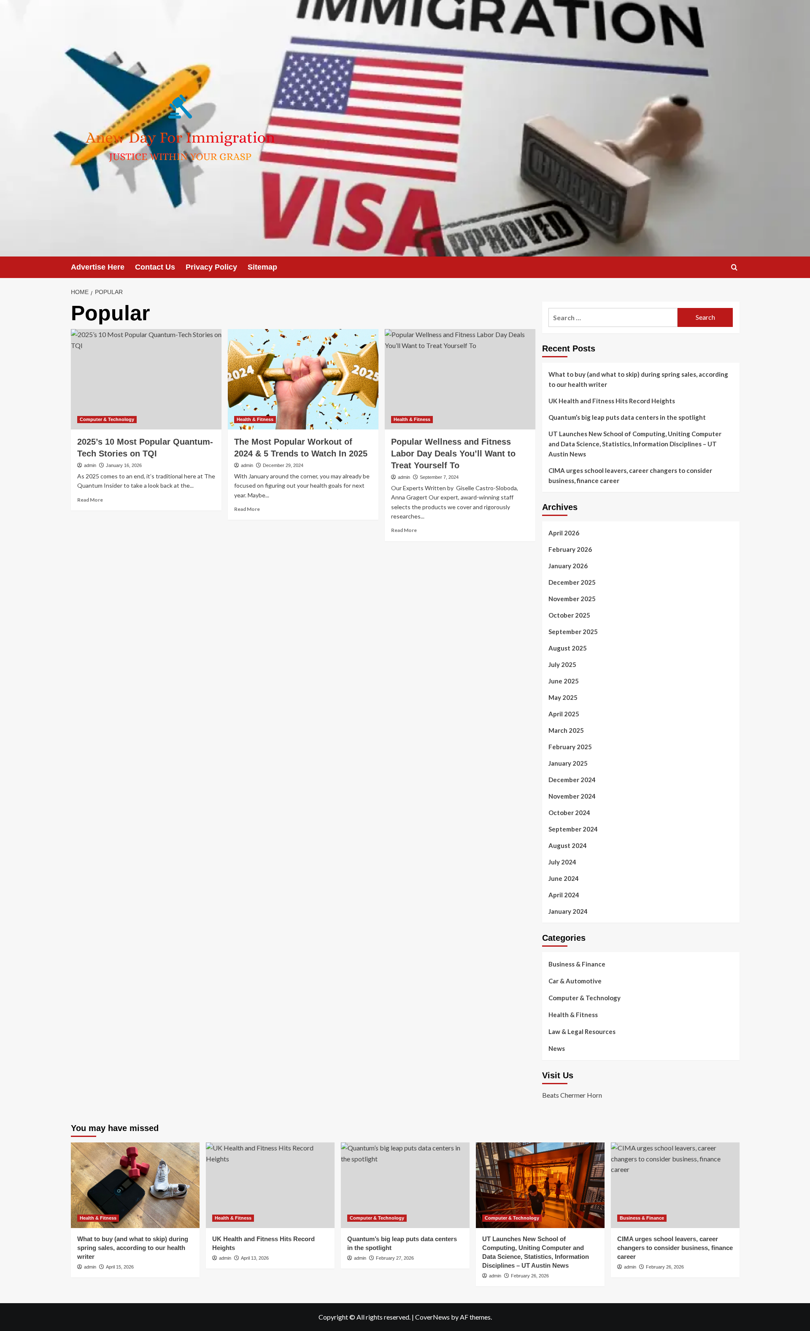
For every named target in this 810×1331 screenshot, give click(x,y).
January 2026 (568, 566)
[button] (734, 267)
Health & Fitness (255, 419)
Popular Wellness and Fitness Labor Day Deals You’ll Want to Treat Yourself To (453, 453)
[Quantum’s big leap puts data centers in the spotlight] (405, 1185)
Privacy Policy (211, 267)
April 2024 (563, 895)
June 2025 (563, 681)
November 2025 (572, 598)
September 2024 (573, 829)
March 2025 (566, 730)
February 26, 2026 (530, 1275)
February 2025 (570, 747)
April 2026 (563, 533)
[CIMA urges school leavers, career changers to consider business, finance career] (675, 1185)
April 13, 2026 (255, 1258)
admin (90, 465)
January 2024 (568, 911)
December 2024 (572, 779)
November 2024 (572, 796)
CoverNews (432, 1317)
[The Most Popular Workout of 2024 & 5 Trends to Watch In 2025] (303, 379)
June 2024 (563, 878)
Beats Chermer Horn (572, 1095)
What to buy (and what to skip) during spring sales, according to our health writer (638, 379)
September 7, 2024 (439, 477)
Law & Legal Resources (582, 1031)
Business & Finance (576, 964)
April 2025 (563, 714)
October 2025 (569, 615)
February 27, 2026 (395, 1258)
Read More (90, 500)
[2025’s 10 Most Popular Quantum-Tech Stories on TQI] (146, 379)
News (556, 1048)
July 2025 (562, 664)
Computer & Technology (107, 419)
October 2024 (569, 812)
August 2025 (567, 648)
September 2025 (573, 631)
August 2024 (567, 845)
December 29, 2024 (283, 465)
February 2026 (570, 549)
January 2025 (568, 763)
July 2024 (562, 862)
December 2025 (572, 582)
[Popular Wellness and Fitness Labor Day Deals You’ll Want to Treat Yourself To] (460, 379)
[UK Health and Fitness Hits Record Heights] (270, 1185)
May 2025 (563, 697)
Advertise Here (97, 267)
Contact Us (155, 267)
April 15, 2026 (120, 1266)
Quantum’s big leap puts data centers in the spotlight (627, 417)
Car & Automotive (575, 981)
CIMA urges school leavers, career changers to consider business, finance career (630, 475)
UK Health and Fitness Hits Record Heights (611, 401)
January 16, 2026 (124, 465)
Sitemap (262, 267)
